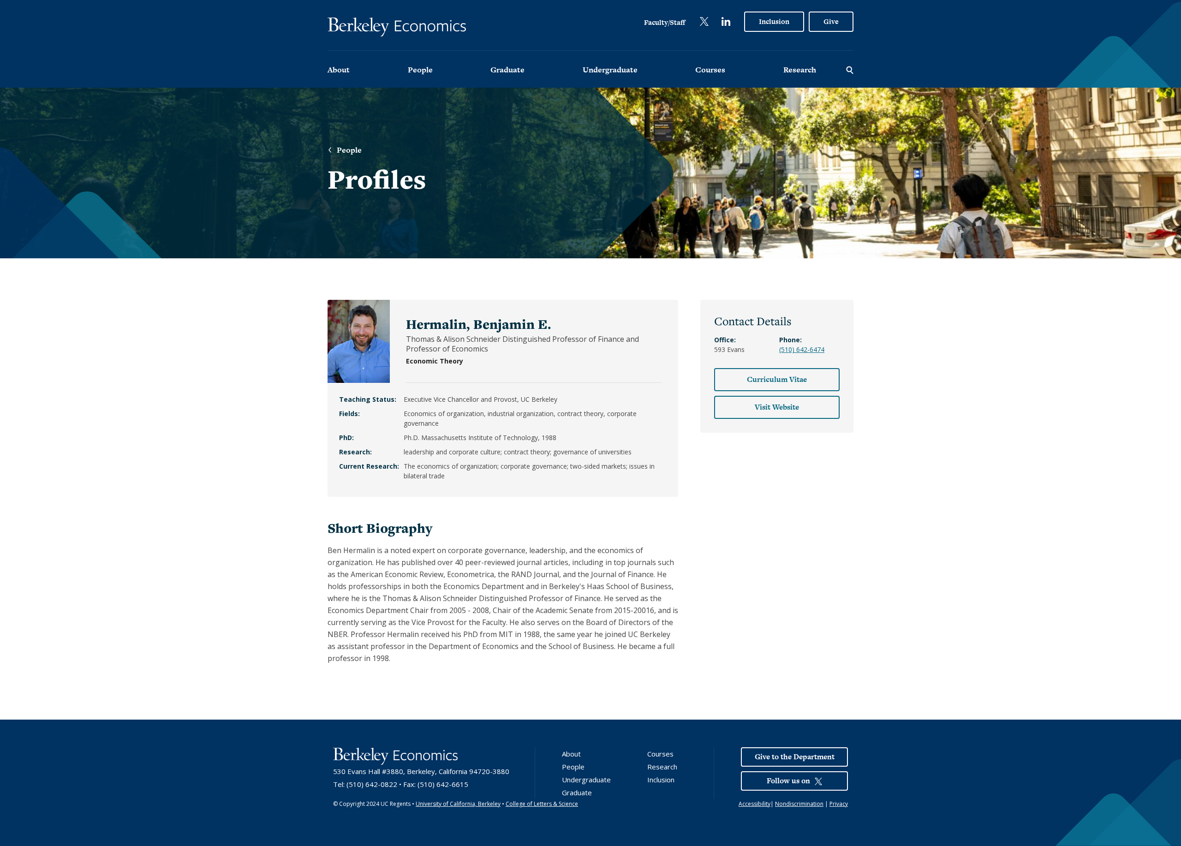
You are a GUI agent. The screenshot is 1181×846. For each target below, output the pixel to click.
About (339, 69)
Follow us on (788, 780)
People (420, 69)
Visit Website (777, 407)
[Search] (849, 69)
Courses (710, 69)
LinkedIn (726, 21)
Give (831, 21)
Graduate (507, 69)
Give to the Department (795, 756)
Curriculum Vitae (777, 379)
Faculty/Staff (664, 22)
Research (799, 69)
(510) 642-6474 (801, 349)
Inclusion (774, 21)
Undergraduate (610, 69)
